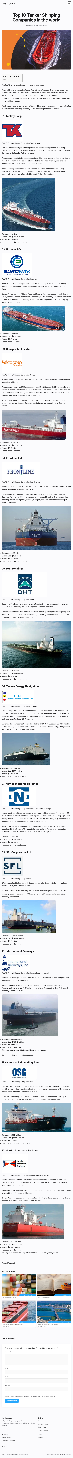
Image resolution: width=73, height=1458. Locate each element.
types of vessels (42, 90)
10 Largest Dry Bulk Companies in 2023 (12, 1324)
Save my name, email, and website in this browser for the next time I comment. (31, 1396)
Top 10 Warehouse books (9, 1297)
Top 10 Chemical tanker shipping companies (40, 1253)
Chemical (5, 98)
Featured (11, 1263)
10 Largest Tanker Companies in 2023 (48, 1324)
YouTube (40, 1437)
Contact (4, 1447)
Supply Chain (42, 1427)
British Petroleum (19, 1201)
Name (7, 1368)
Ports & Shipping (43, 1430)
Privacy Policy (6, 1437)
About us (4, 1444)
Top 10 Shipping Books (44, 1297)
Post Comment (12, 1400)
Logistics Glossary (43, 1424)
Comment (8, 1352)
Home (40, 1421)
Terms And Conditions (8, 1440)
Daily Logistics (8, 3)
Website (7, 1385)
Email (7, 1377)
